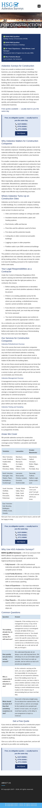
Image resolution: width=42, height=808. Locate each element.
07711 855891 (22, 129)
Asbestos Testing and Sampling (12, 407)
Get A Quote (21, 133)
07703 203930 (21, 126)
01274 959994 (21, 124)
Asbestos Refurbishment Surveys (13, 344)
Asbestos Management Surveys (12, 378)
